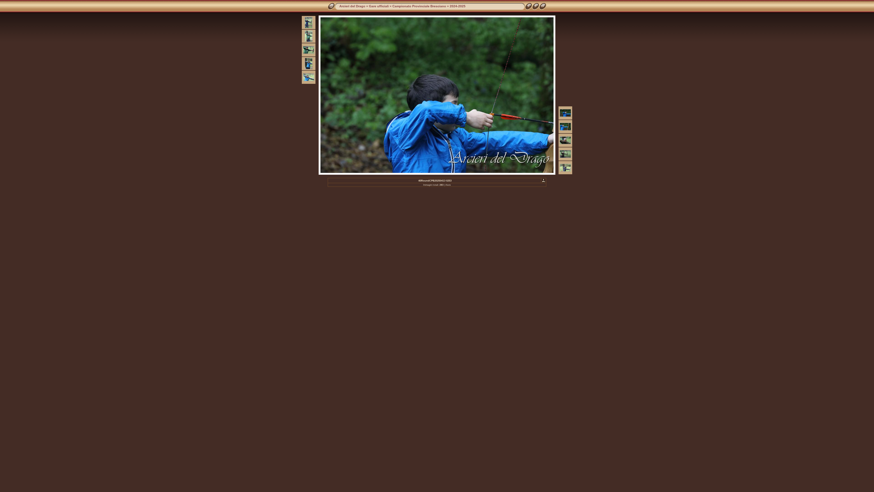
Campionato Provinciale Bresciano (419, 6)
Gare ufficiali (379, 6)
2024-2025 (457, 6)
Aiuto (448, 185)
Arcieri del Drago (352, 6)
